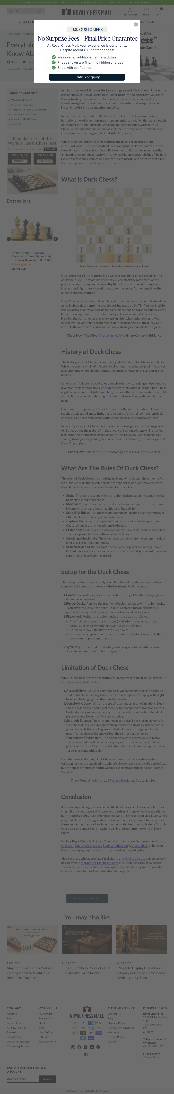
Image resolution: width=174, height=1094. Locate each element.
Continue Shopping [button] (87, 77)
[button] (136, 24)
